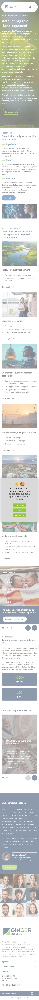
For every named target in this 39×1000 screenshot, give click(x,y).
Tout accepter (19, 505)
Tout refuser (19, 510)
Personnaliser (19, 515)
